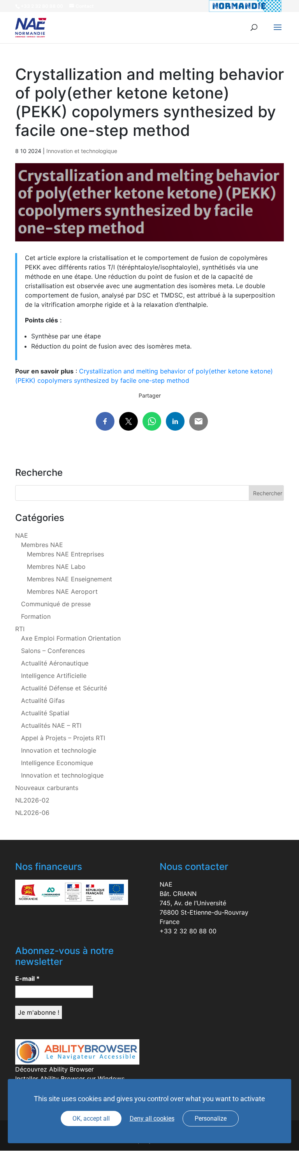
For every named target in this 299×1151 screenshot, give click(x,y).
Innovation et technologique (81, 151)
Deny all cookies (152, 1118)
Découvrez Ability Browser (54, 1069)
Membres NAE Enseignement (69, 579)
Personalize (211, 1118)
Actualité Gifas (43, 700)
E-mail (27, 978)
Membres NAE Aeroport (62, 591)
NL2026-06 (32, 813)
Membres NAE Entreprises (65, 554)
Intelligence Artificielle (53, 675)
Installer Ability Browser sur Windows (70, 1078)
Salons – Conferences (53, 651)
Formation (36, 616)
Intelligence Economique (57, 763)
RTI (20, 629)
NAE (21, 535)
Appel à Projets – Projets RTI (63, 738)
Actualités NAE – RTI (51, 725)
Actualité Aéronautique (54, 663)
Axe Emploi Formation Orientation (71, 638)
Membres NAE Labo (56, 566)
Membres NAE (42, 545)
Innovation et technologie (58, 750)
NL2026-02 (32, 800)
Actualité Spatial (45, 713)
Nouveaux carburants (46, 788)
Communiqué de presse (56, 604)
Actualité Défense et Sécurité (64, 688)
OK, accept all (91, 1118)
